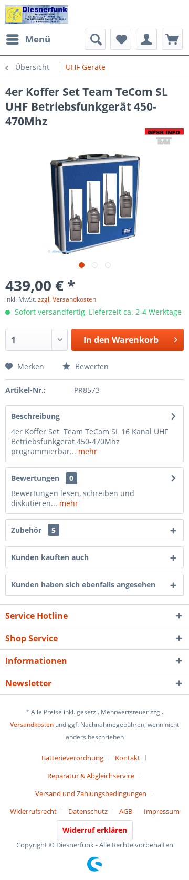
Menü (37, 39)
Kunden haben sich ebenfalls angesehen (83, 584)
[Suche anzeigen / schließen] (95, 39)
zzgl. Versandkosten (67, 299)
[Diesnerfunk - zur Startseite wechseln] (36, 14)
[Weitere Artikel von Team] (164, 137)
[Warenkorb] (172, 39)
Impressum (162, 811)
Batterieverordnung (72, 758)
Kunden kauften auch (50, 557)
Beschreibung (35, 416)
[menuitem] (28, 39)
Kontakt (127, 758)
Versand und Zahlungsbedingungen (90, 793)
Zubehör (33, 530)
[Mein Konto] (146, 39)
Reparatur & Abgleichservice (90, 775)
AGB (125, 811)
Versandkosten (32, 724)
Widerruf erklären (94, 830)
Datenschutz (88, 811)
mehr (86, 451)
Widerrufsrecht (33, 811)
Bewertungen (35, 478)
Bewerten (91, 366)
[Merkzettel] (120, 39)
